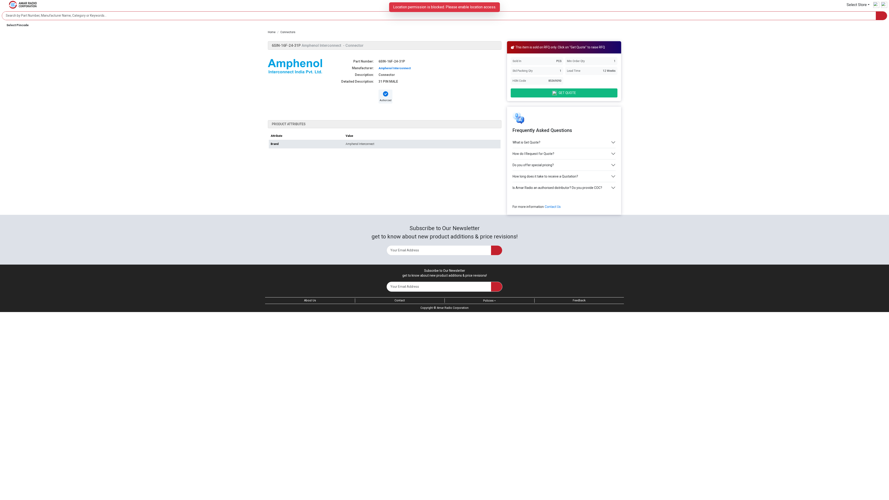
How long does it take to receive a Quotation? (545, 176)
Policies (488, 300)
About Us (310, 300)
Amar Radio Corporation (453, 307)
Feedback (579, 300)
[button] (858, 5)
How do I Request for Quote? (533, 154)
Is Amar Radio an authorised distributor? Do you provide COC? (557, 188)
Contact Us (553, 207)
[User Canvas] (876, 5)
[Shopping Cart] (884, 5)
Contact (399, 300)
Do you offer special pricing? (533, 165)
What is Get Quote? (526, 142)
